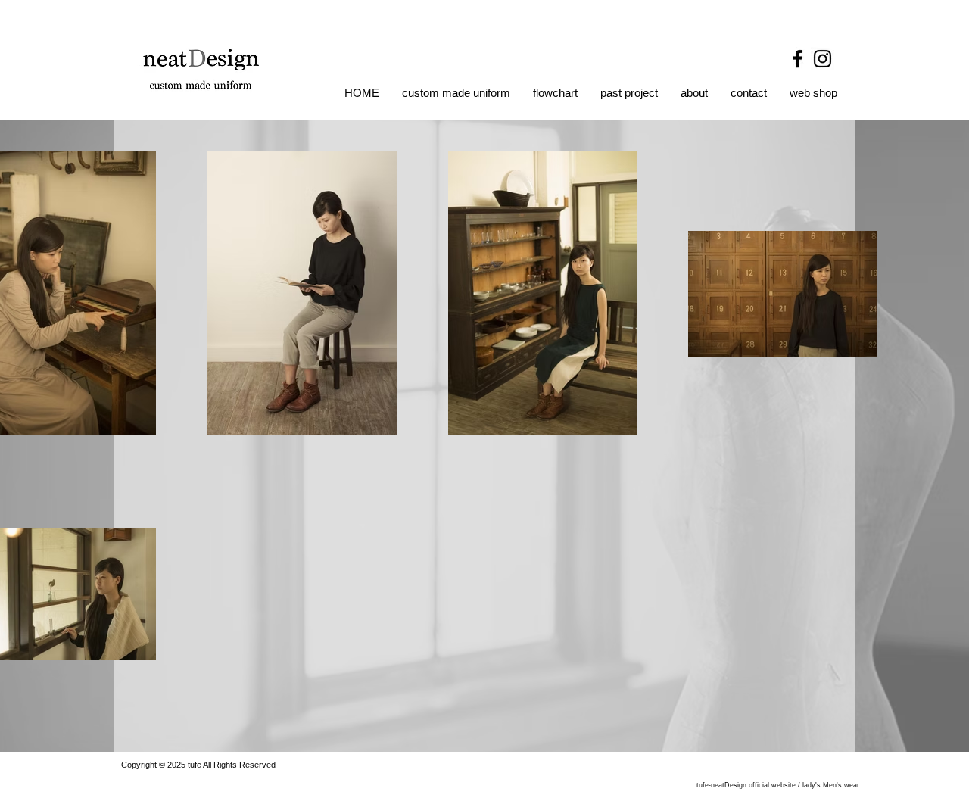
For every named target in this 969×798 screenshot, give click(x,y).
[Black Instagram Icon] (822, 58)
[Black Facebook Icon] (797, 58)
